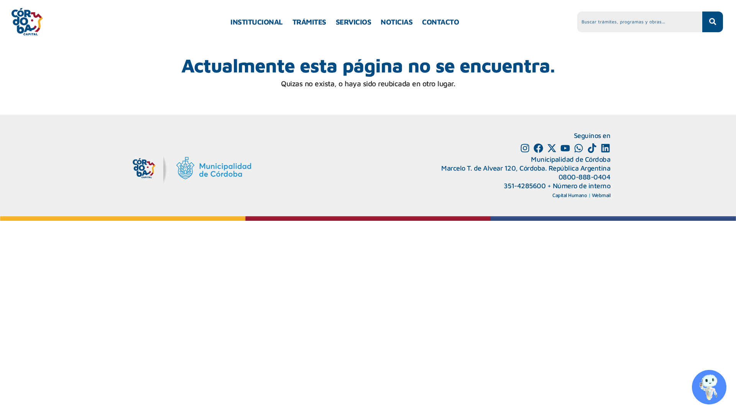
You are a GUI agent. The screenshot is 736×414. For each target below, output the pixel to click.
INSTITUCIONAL (256, 22)
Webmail (601, 195)
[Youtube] (565, 148)
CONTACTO (440, 22)
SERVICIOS (353, 22)
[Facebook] (538, 148)
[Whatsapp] (578, 148)
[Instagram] (525, 148)
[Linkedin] (605, 148)
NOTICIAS (396, 22)
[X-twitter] (552, 148)
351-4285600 (525, 186)
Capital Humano (569, 195)
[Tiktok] (592, 148)
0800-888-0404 (585, 177)
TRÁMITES (309, 22)
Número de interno (582, 186)
